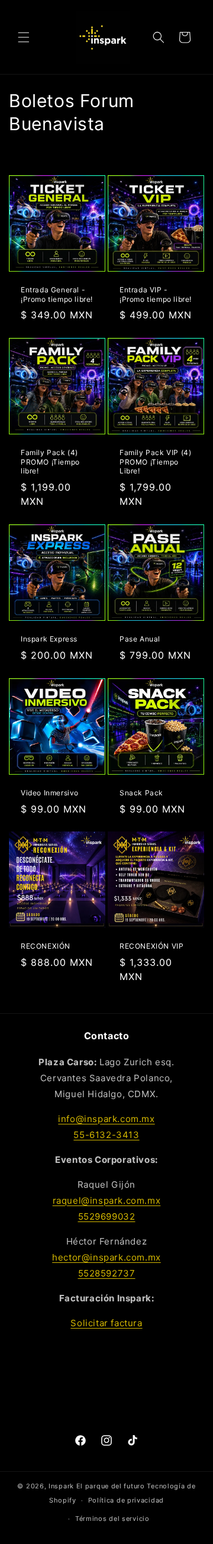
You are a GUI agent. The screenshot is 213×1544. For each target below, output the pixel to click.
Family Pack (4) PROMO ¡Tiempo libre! (50, 461)
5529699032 (106, 1216)
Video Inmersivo (50, 792)
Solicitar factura (106, 1323)
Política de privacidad (126, 1500)
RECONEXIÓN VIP (151, 946)
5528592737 (106, 1273)
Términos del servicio (112, 1518)
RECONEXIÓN (45, 946)
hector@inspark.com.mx (106, 1257)
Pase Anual (140, 638)
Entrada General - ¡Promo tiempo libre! (57, 294)
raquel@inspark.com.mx (107, 1200)
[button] (24, 37)
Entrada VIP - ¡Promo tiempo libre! (156, 294)
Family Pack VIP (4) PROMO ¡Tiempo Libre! (155, 461)
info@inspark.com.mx (106, 1118)
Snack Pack (141, 792)
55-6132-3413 (106, 1134)
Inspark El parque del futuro (97, 1486)
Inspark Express (49, 638)
